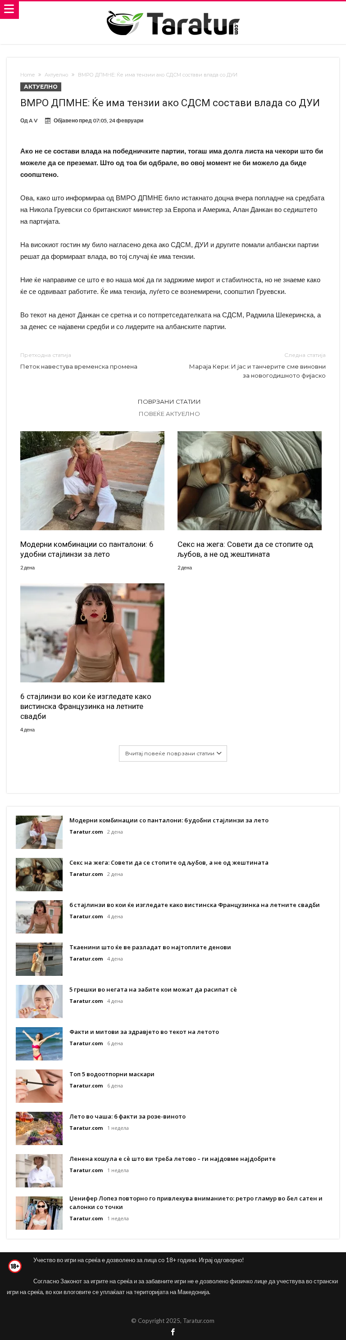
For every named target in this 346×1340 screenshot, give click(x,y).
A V (33, 120)
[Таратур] (173, 10)
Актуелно (56, 75)
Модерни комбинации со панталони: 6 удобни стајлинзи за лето (87, 549)
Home (27, 75)
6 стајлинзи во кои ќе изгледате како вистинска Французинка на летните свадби (85, 706)
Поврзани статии (169, 401)
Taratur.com (86, 831)
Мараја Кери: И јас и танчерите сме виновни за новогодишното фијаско (257, 365)
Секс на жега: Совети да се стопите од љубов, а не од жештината (245, 549)
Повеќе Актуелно (169, 413)
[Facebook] (173, 1332)
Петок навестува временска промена (78, 361)
